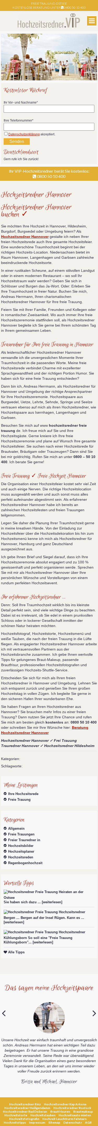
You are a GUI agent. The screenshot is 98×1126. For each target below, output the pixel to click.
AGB (88, 1122)
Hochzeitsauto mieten (75, 1115)
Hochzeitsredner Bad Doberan (25, 1111)
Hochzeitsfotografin (24, 1119)
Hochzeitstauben (42, 1115)
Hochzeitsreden (20, 857)
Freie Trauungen (21, 834)
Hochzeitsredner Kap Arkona (65, 1104)
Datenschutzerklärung (24, 134)
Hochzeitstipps (15, 1122)
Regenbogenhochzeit (25, 863)
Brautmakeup (83, 1111)
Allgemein (16, 828)
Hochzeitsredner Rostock (72, 1108)
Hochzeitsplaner (21, 851)
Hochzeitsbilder (20, 846)
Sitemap (54, 1122)
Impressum (37, 1122)
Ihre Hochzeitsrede (23, 794)
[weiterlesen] (52, 902)
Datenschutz (72, 1122)
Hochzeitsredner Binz (25, 1104)
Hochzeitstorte (15, 1115)
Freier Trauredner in (24, 840)
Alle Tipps (16, 952)
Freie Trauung (19, 800)
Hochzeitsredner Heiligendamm (27, 1108)
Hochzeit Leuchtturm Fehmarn (64, 1119)
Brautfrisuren (60, 1111)
